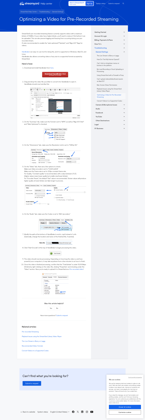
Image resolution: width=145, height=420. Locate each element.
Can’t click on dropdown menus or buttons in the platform (108, 64)
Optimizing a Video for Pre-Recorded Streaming (109, 96)
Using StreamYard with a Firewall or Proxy (110, 75)
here (51, 68)
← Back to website (28, 412)
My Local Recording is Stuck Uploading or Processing (110, 70)
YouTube (99, 117)
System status (100, 3)
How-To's (97, 44)
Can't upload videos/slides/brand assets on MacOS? (110, 80)
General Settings (57, 12)
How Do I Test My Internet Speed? (108, 59)
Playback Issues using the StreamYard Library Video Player (42, 336)
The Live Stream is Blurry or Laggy (33, 341)
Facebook (99, 113)
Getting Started (100, 32)
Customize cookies (125, 412)
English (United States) (59, 412)
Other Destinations (102, 121)
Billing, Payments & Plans (103, 40)
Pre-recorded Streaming (30, 332)
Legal (96, 124)
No (57, 308)
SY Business (98, 128)
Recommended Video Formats (32, 346)
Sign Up (89, 3)
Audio (98, 109)
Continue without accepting (135, 377)
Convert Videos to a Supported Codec (35, 351)
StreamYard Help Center (29, 12)
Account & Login (100, 36)
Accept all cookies (125, 407)
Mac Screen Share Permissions (107, 85)
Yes (51, 308)
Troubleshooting (44, 12)
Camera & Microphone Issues (106, 105)
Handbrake (25, 52)
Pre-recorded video (76, 269)
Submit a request (114, 3)
